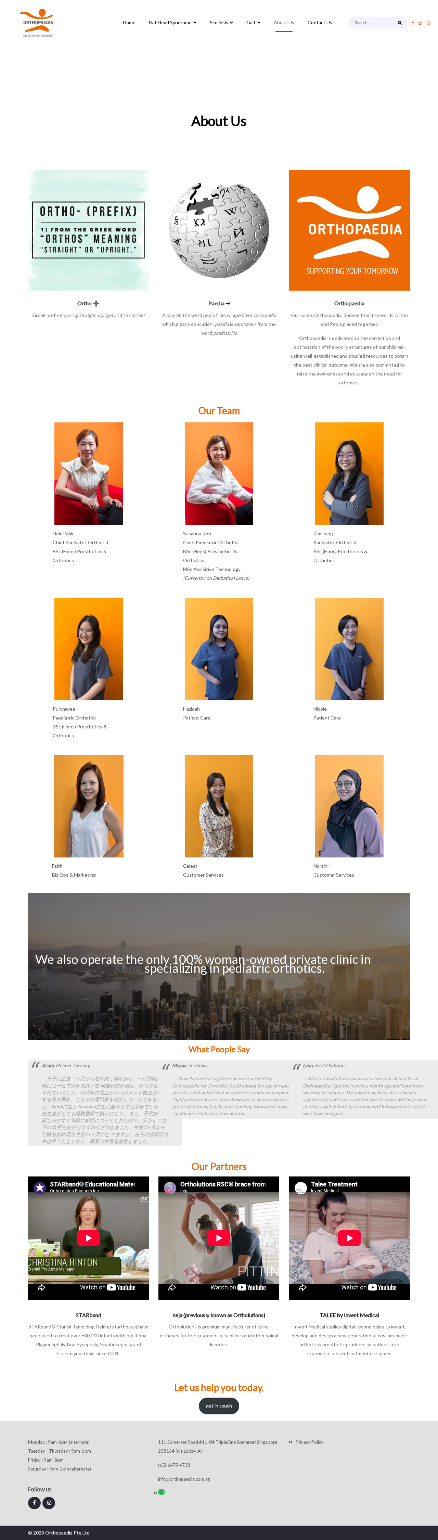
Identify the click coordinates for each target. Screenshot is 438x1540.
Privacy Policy (309, 1442)
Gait (251, 22)
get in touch (219, 1406)
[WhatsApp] (161, 1492)
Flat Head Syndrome (170, 22)
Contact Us (320, 22)
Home (129, 22)
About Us (284, 22)
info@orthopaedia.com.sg (184, 1479)
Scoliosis (219, 22)
